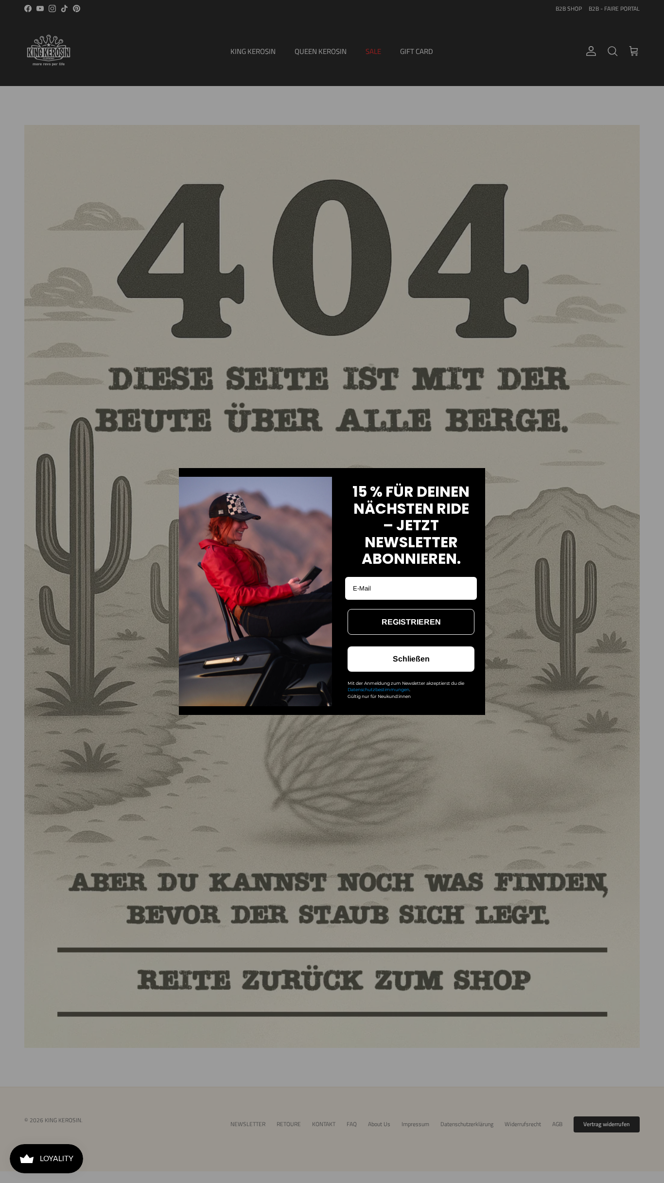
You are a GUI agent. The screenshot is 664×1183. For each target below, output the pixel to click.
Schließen (411, 659)
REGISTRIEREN (411, 622)
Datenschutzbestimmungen (378, 689)
